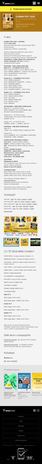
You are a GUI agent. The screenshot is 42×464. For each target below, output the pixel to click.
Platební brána (27, 445)
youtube (24, 199)
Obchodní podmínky (21, 440)
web (12, 199)
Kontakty (21, 416)
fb (15, 199)
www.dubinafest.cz (10, 180)
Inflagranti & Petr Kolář (11, 345)
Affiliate (21, 431)
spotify (30, 199)
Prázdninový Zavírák (10, 340)
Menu (38, 3)
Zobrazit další (8, 211)
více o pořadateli (12, 361)
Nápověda (21, 426)
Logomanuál (21, 435)
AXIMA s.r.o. (19, 445)
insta (18, 199)
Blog (21, 421)
